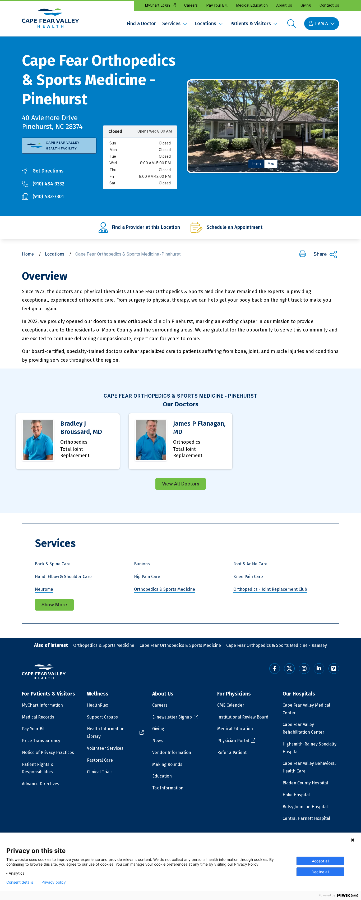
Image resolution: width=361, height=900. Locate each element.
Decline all (320, 872)
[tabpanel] (263, 126)
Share (320, 254)
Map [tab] (271, 163)
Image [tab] (256, 163)
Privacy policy (53, 882)
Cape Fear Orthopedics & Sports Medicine (180, 645)
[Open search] (291, 23)
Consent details (19, 882)
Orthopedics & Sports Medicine (103, 645)
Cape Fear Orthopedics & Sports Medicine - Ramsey (276, 645)
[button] (302, 254)
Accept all (320, 861)
